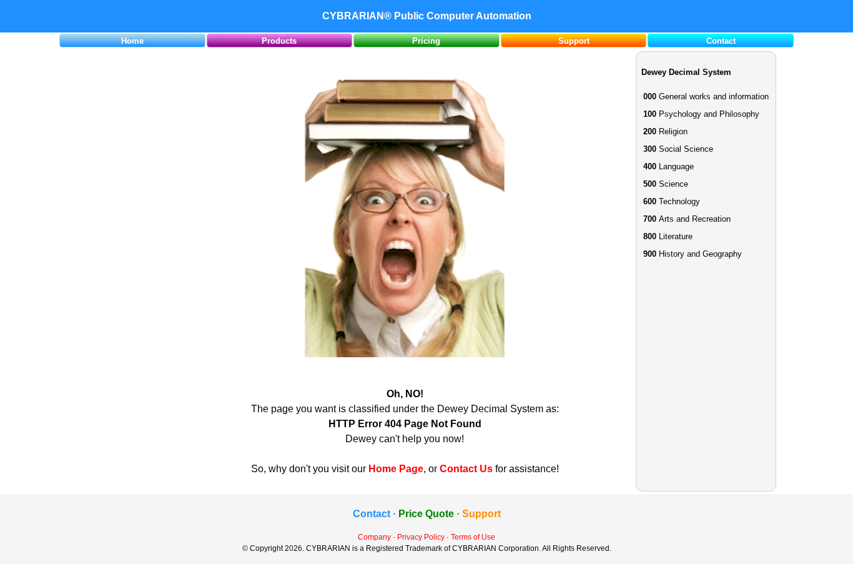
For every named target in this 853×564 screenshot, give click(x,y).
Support (573, 41)
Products (279, 41)
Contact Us (466, 468)
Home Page (395, 468)
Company (374, 537)
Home (132, 41)
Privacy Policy (421, 537)
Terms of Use (473, 537)
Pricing (426, 41)
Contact (721, 41)
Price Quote (426, 513)
